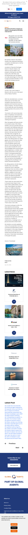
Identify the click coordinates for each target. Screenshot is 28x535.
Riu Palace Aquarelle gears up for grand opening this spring (13, 424)
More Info (14, 524)
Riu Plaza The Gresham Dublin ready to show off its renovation (13, 419)
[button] (11, 9)
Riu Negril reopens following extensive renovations (12, 415)
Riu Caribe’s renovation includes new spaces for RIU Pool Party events (13, 428)
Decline (14, 527)
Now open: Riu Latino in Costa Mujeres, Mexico (12, 435)
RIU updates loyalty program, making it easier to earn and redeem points (12, 427)
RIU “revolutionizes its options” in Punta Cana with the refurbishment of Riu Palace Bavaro (13, 417)
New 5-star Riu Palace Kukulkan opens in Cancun (13, 433)
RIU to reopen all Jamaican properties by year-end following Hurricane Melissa (13, 411)
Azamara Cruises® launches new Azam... (14, 388)
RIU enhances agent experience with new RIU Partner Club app (13, 407)
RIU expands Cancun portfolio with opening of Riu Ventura (14, 409)
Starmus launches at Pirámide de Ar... (14, 295)
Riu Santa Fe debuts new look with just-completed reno (14, 432)
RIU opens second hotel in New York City (13, 438)
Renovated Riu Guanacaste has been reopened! (13, 412)
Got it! (14, 531)
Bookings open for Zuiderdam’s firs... (14, 357)
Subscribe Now (14, 465)
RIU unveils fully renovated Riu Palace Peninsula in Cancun (12, 406)
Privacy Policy (7, 505)
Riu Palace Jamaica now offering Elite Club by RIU (13, 422)
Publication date (8, 261)
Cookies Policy (7, 508)
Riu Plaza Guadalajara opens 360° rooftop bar (13, 414)
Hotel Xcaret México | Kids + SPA (14, 326)
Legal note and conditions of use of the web (14, 512)
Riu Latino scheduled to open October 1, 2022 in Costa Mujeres (13, 437)
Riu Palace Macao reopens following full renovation (12, 425)
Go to (19, 9)
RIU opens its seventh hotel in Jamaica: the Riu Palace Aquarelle (14, 420)
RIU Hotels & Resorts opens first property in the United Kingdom (13, 430)
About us (6, 502)
